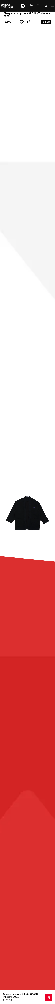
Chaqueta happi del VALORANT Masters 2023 (20, 995)
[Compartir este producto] (29, 22)
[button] (32, 5)
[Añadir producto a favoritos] (22, 22)
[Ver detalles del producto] (48, 997)
